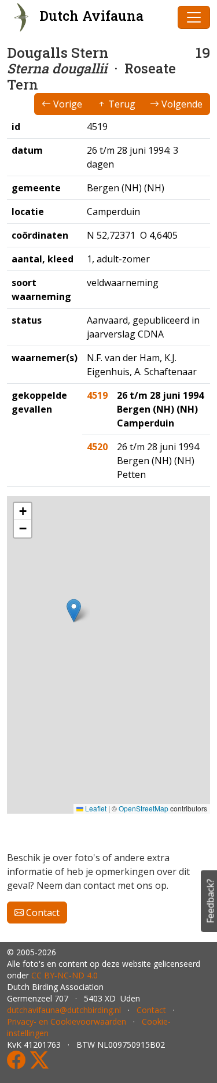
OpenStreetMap (143, 808)
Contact (42, 912)
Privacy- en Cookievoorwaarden (66, 1021)
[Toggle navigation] (194, 17)
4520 (97, 446)
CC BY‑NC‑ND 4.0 (64, 975)
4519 (97, 395)
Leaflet (94, 808)
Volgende (181, 104)
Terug (120, 104)
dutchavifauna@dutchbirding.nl (64, 1009)
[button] (74, 610)
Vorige (66, 104)
